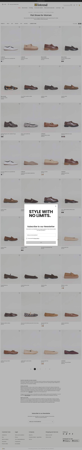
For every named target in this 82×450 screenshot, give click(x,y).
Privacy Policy (36, 238)
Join (41, 242)
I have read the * (33, 238)
